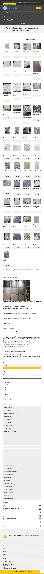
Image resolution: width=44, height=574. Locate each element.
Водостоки (6, 462)
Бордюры (6, 459)
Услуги (4, 549)
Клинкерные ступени (8, 483)
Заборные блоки (7, 480)
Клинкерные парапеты (8, 474)
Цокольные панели (8, 437)
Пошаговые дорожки (8, 425)
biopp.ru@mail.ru (8, 13)
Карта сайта (5, 554)
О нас (4, 546)
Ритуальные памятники (8, 468)
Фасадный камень (7, 456)
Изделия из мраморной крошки (10, 431)
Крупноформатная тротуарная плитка (11, 413)
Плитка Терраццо (7, 419)
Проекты (4, 551)
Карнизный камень (7, 477)
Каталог (4, 548)
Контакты (4, 552)
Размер (4, 380)
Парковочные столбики (8, 492)
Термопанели (6, 495)
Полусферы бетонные (8, 489)
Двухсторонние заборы (8, 498)
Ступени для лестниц (8, 407)
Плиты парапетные (7, 410)
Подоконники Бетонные (8, 422)
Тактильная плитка (7, 428)
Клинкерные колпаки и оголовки (10, 471)
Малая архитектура (8, 465)
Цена (4, 374)
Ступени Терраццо (7, 416)
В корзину (7, 74)
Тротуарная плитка (7, 434)
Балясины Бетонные (8, 486)
